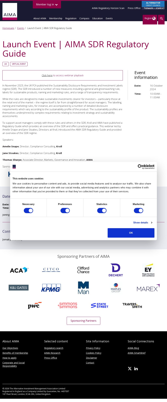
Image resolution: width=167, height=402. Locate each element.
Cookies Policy (93, 352)
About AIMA (39, 18)
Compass (84, 18)
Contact (160, 8)
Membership (55, 18)
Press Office (134, 8)
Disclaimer (91, 357)
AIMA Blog (133, 348)
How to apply (9, 357)
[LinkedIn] (136, 369)
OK (131, 232)
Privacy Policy (93, 348)
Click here (47, 75)
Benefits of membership (15, 352)
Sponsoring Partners (83, 320)
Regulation (70, 18)
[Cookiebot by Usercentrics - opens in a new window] (140, 166)
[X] (130, 369)
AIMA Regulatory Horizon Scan (108, 8)
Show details (140, 222)
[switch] (65, 210)
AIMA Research (52, 352)
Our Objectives (10, 348)
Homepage (8, 28)
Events (109, 18)
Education (97, 18)
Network (148, 8)
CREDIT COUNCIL (153, 5)
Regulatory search (53, 348)
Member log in (45, 4)
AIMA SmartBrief (136, 352)
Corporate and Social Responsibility (13, 364)
